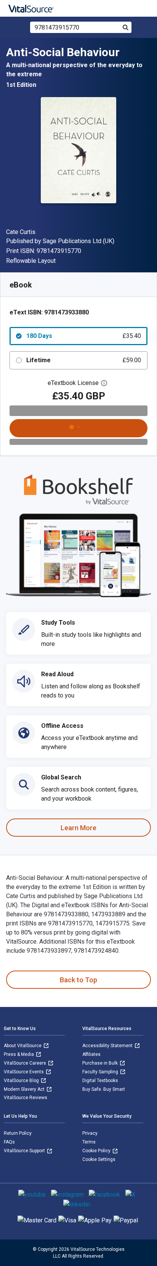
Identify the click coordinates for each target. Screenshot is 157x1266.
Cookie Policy (97, 1150)
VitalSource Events (24, 1071)
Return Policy (18, 1133)
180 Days (83, 335)
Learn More (78, 828)
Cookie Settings (98, 1159)
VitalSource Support (25, 1150)
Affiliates (91, 1054)
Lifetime (83, 360)
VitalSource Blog (22, 1080)
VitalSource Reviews (25, 1097)
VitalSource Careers (25, 1063)
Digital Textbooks (100, 1080)
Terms (89, 1142)
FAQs (9, 1142)
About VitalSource (23, 1045)
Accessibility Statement (108, 1045)
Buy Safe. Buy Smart (103, 1089)
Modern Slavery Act (25, 1089)
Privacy (90, 1133)
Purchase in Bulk (100, 1063)
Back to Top (78, 980)
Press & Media (19, 1054)
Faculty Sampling (100, 1071)
